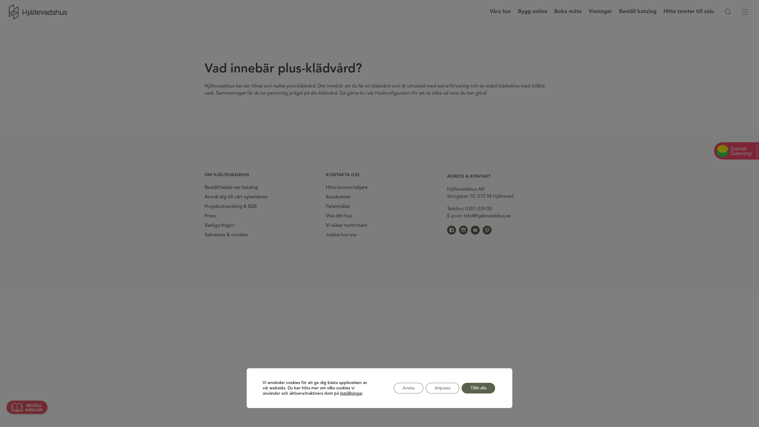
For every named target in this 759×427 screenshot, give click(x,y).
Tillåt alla (478, 388)
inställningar (351, 393)
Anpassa (442, 388)
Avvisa (408, 388)
